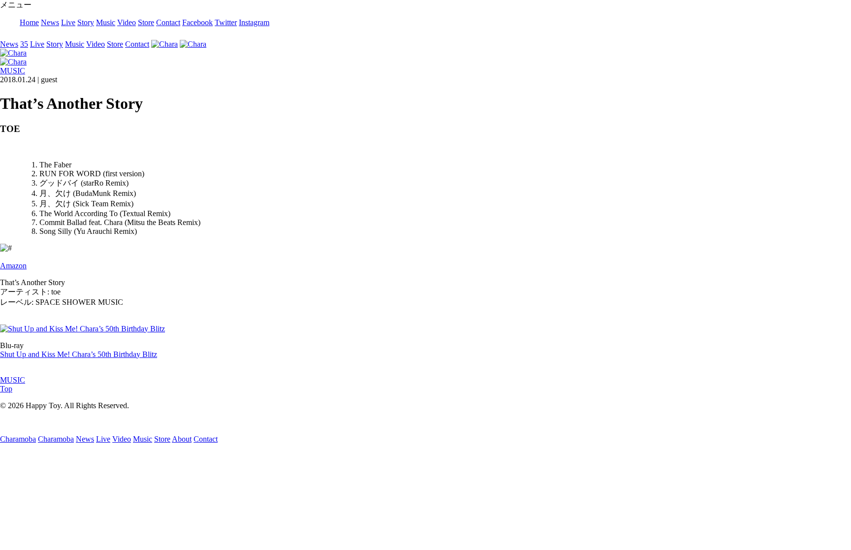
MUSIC (12, 70)
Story (85, 22)
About (182, 439)
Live (68, 22)
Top (6, 389)
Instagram (254, 22)
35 (24, 44)
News (50, 22)
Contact (168, 22)
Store (146, 22)
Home (29, 22)
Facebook (197, 22)
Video (126, 22)
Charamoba (18, 439)
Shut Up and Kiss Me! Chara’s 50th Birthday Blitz (78, 354)
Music (105, 22)
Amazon (13, 265)
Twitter (226, 22)
